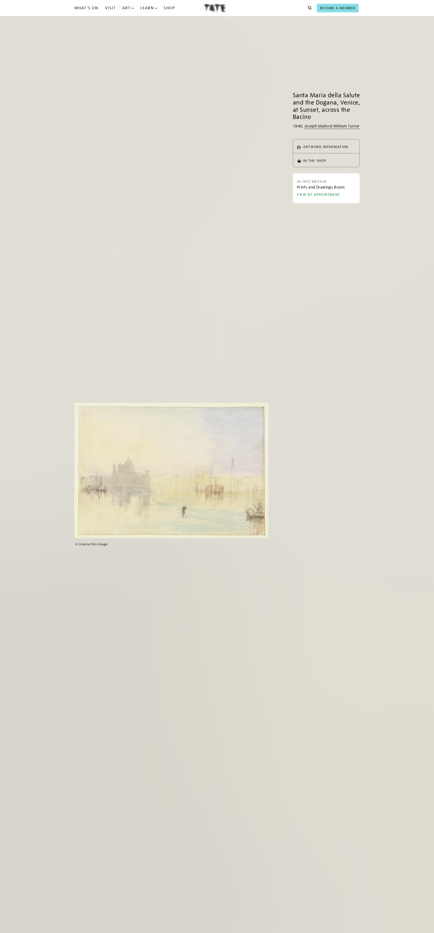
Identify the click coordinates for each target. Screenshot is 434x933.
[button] (308, 8)
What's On (86, 8)
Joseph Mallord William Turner (332, 126)
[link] (91, 544)
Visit (110, 8)
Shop (169, 8)
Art (126, 8)
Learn (147, 8)
